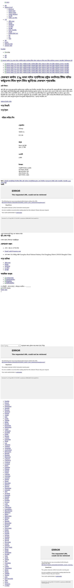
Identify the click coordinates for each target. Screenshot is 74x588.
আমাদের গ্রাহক (12, 12)
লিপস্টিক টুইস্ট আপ (13, 33)
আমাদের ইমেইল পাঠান (6, 101)
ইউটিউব (12, 283)
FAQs (6, 42)
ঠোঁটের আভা (11, 21)
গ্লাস (9, 39)
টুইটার (10, 281)
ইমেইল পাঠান (4, 290)
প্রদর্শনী (10, 16)
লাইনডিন (13, 279)
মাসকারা (10, 23)
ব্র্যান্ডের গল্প (11, 9)
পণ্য (6, 19)
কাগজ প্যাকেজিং (12, 30)
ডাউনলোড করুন (9, 44)
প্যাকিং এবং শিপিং (12, 18)
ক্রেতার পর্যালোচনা (12, 14)
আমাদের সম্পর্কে (8, 7)
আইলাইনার (11, 25)
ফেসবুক (11, 278)
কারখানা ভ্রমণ (11, 11)
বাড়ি (6, 5)
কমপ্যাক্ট (10, 28)
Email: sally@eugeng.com (13, 251)
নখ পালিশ (10, 26)
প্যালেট (10, 32)
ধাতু (9, 37)
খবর (5, 40)
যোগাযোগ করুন (8, 45)
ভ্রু (9, 35)
